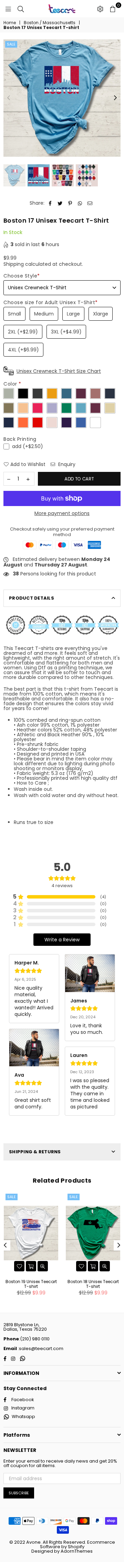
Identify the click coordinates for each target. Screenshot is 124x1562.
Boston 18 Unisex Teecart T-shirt (93, 1284)
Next (115, 98)
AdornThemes (77, 1551)
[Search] (20, 8)
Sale (11, 44)
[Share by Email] (90, 203)
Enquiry (66, 464)
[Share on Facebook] (50, 203)
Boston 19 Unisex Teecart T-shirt (31, 1284)
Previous (8, 98)
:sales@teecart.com (40, 1348)
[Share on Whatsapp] (80, 203)
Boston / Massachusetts (49, 23)
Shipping (13, 264)
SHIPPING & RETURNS (35, 1151)
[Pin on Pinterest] (70, 203)
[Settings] (100, 8)
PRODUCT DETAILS (31, 598)
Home (9, 23)
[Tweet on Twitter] (60, 203)
